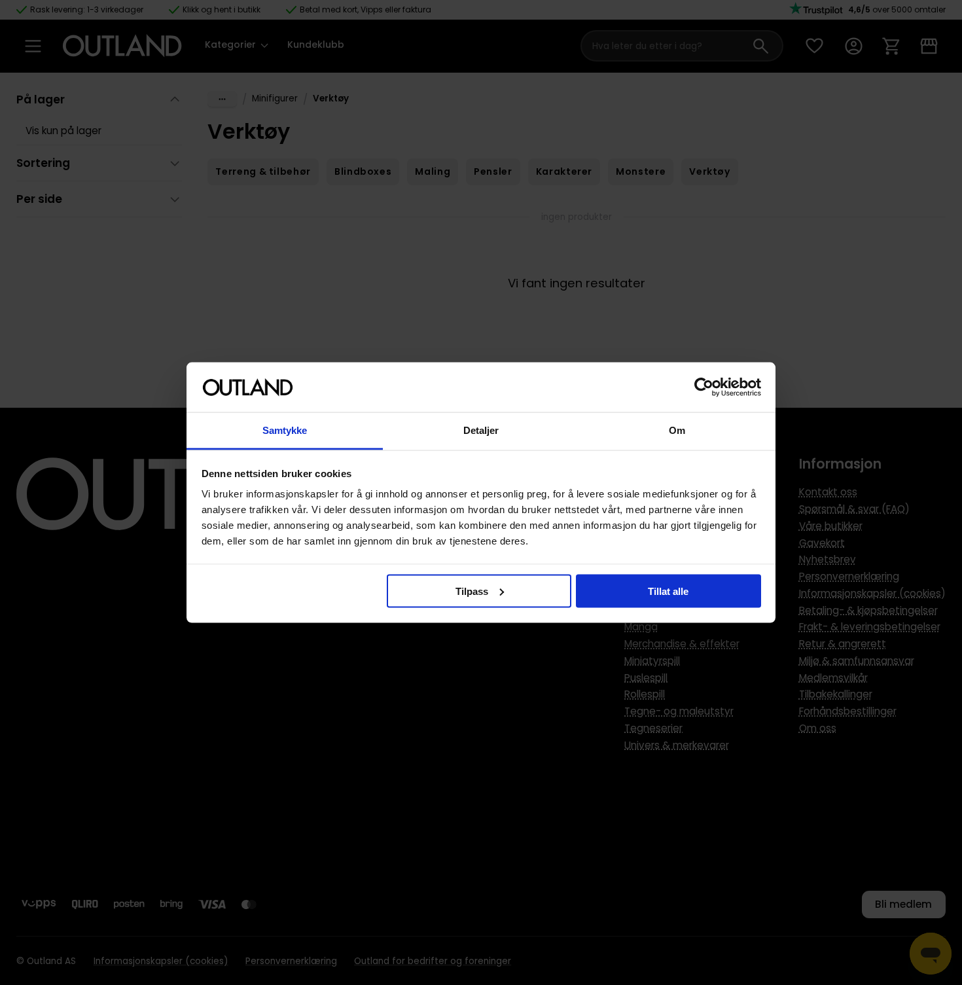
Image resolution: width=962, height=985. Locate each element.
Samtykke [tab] (285, 430)
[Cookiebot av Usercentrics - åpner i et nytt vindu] (704, 387)
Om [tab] (677, 430)
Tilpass (471, 590)
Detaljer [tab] (481, 430)
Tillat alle (668, 590)
